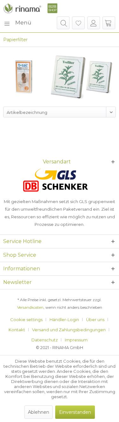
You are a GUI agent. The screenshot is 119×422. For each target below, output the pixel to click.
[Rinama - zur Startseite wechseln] (30, 8)
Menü (23, 22)
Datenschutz (44, 339)
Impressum (76, 339)
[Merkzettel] (78, 22)
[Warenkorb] (108, 22)
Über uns (95, 319)
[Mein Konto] (93, 22)
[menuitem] (17, 22)
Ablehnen (38, 412)
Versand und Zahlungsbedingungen (69, 329)
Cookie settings (26, 319)
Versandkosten (30, 307)
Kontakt (17, 329)
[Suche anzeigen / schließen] (63, 22)
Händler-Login (64, 319)
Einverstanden (75, 412)
